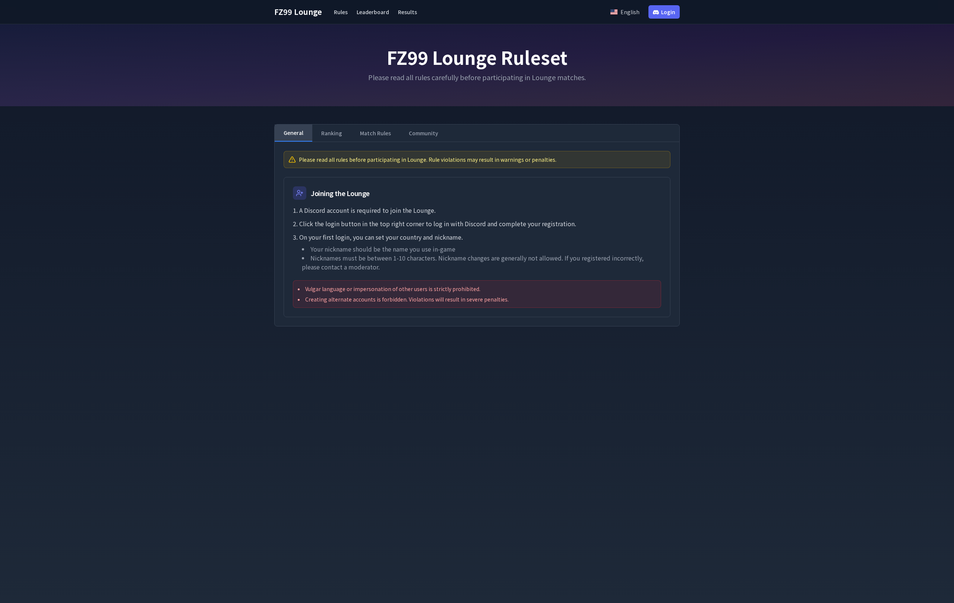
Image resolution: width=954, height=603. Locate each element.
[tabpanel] (477, 234)
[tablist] (477, 133)
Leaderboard (373, 12)
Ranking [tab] (331, 133)
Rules (341, 12)
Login (668, 12)
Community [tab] (423, 133)
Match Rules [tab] (375, 133)
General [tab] (293, 132)
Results (407, 12)
